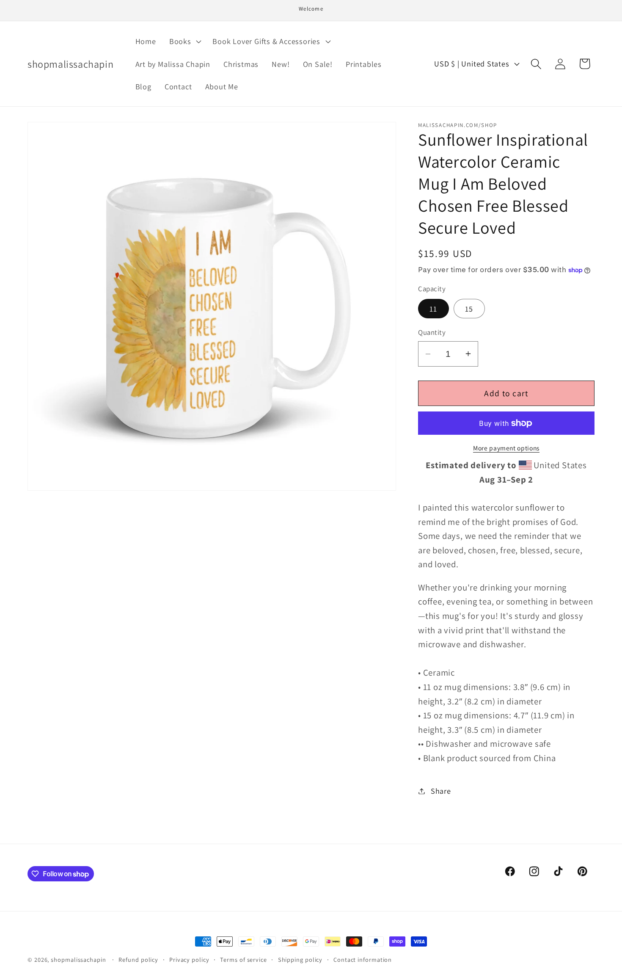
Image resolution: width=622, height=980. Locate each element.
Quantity (432, 332)
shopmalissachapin (78, 959)
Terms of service (243, 959)
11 (433, 309)
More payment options (506, 448)
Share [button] (441, 791)
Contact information (362, 959)
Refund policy (138, 959)
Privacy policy (189, 959)
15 (469, 309)
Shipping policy (300, 959)
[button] (184, 41)
